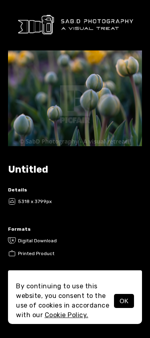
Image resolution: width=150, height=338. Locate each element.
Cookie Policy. (66, 315)
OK (124, 301)
